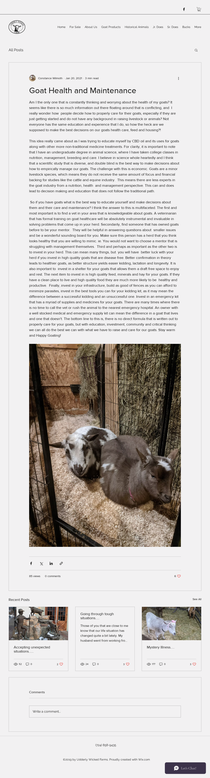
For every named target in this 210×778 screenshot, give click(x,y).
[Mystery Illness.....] (171, 623)
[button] (199, 9)
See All (197, 599)
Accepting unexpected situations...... (32, 649)
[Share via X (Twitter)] (41, 563)
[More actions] (178, 78)
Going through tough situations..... (97, 616)
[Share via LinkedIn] (51, 563)
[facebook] (184, 9)
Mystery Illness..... (161, 647)
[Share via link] (61, 563)
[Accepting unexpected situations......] (38, 623)
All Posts (16, 50)
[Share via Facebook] (31, 563)
